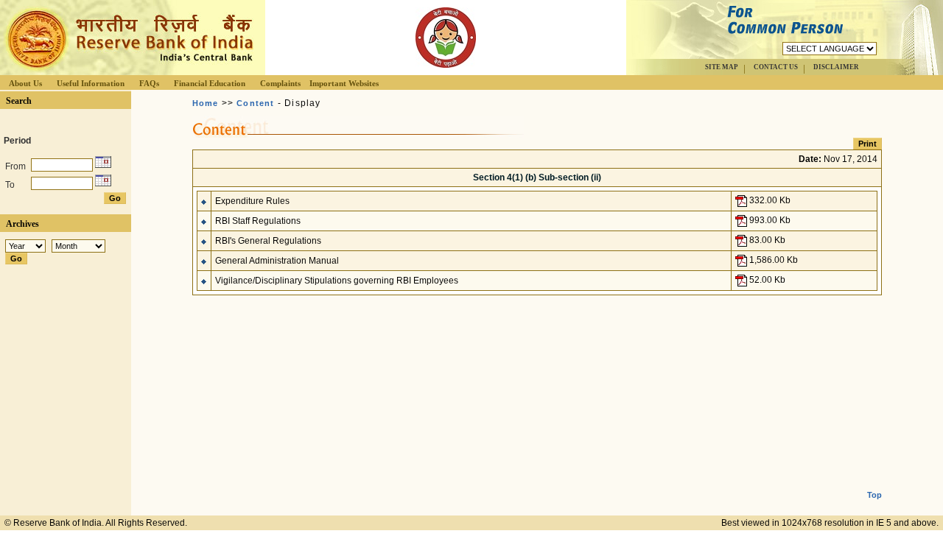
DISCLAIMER (836, 67)
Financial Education (209, 83)
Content (255, 103)
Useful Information (91, 83)
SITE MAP (721, 67)
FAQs (149, 83)
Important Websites (344, 83)
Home (205, 103)
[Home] (128, 71)
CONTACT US (776, 67)
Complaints (280, 83)
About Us (25, 83)
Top (874, 494)
